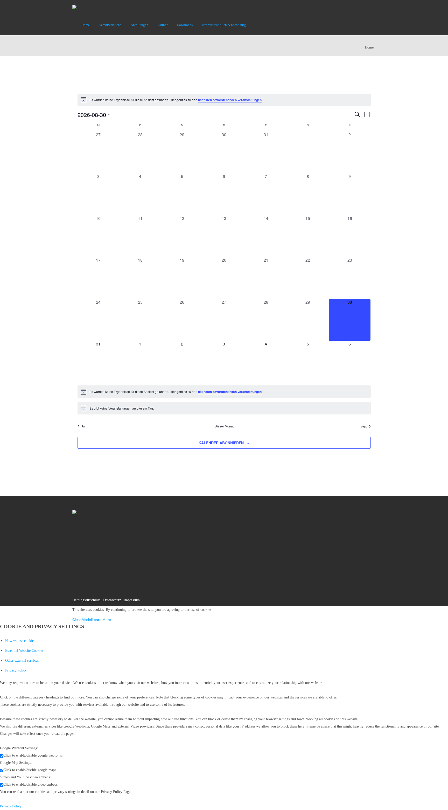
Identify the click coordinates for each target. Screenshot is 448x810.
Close (77, 620)
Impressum (132, 600)
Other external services (22, 660)
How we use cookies (20, 641)
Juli (83, 426)
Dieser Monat (224, 426)
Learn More (101, 620)
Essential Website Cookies (24, 651)
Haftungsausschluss (86, 600)
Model (87, 620)
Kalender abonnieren (221, 442)
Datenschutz (112, 600)
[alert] (224, 100)
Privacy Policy (16, 670)
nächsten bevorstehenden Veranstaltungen (230, 100)
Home (369, 47)
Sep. (363, 426)
